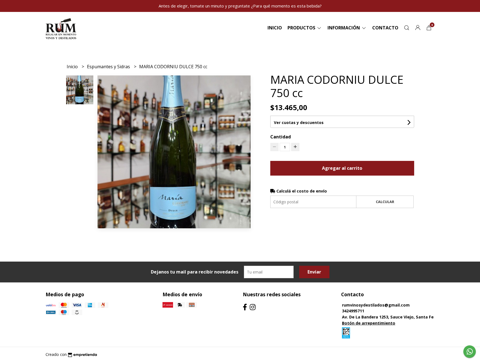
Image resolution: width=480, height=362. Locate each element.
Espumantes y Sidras (109, 67)
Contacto (385, 28)
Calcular (385, 201)
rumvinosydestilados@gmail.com (376, 305)
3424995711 (353, 310)
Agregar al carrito (342, 168)
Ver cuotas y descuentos (299, 122)
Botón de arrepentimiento (368, 323)
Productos (302, 28)
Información (344, 28)
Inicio (275, 28)
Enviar (314, 272)
